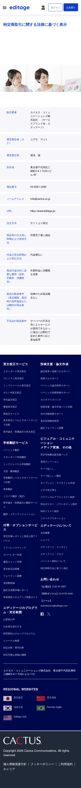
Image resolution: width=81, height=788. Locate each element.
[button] (44, 6)
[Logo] (20, 8)
